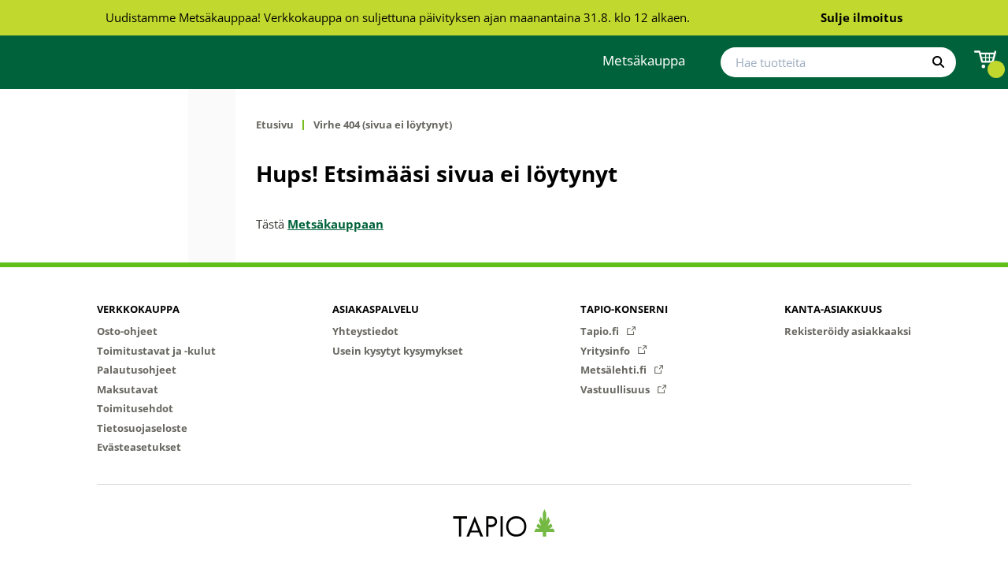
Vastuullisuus (616, 389)
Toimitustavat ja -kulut (156, 351)
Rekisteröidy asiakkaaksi (847, 331)
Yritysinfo (606, 351)
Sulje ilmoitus (861, 17)
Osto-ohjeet (127, 331)
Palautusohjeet (136, 370)
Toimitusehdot (135, 408)
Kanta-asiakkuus (833, 309)
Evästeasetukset (139, 447)
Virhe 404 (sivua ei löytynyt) (382, 125)
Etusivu (275, 125)
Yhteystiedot (365, 331)
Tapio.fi (600, 331)
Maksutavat (127, 389)
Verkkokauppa (138, 309)
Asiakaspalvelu (375, 309)
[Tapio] (504, 523)
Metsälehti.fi (614, 370)
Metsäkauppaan (335, 224)
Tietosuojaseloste (142, 428)
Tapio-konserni (624, 309)
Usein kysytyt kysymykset (397, 351)
